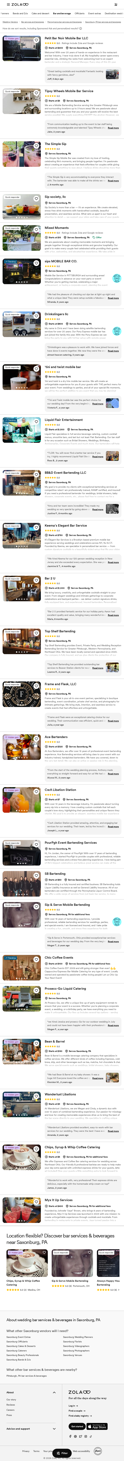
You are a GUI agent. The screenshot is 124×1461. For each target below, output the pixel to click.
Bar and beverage (62, 13)
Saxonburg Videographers (76, 1346)
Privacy (25, 1451)
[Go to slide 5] (27, 218)
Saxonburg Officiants (17, 1341)
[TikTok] (91, 1437)
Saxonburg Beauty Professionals (22, 1355)
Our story (11, 1399)
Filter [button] (65, 1453)
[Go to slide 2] (20, 112)
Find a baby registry (79, 1415)
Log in (72, 1405)
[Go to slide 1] (18, 112)
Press (9, 1415)
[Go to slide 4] (25, 112)
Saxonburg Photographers (76, 1350)
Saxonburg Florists (72, 1341)
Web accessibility (81, 1451)
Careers (10, 1410)
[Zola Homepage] (20, 4)
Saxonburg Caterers (16, 1350)
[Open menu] (8, 4)
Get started (77, 1426)
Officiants (79, 13)
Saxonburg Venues (72, 1355)
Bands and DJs (20, 13)
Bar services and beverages (32, 22)
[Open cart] (116, 4)
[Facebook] (70, 1437)
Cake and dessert (40, 13)
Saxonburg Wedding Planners (78, 1337)
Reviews (10, 1404)
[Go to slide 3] (23, 112)
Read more (113, 128)
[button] (36, 40)
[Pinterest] (75, 1437)
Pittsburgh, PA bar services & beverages (26, 1376)
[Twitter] (80, 1437)
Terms (36, 1451)
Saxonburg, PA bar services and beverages (103, 22)
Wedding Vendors (10, 22)
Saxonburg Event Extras (18, 1337)
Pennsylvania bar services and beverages (64, 22)
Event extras (94, 13)
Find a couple (75, 1410)
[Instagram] (85, 1437)
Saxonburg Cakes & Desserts (21, 1346)
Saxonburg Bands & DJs (18, 1359)
